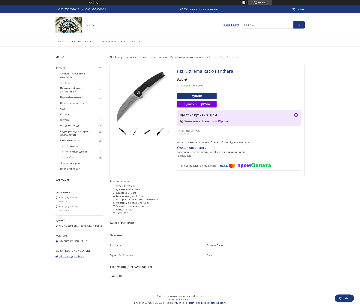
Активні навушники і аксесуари (72, 75)
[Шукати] (299, 25)
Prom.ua (198, 296)
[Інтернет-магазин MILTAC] (69, 31)
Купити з (190, 104)
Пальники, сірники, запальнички (71, 89)
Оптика (64, 114)
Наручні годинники (71, 97)
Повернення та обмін (113, 41)
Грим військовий (70, 168)
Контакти (137, 41)
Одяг (63, 108)
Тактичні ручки (69, 146)
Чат (347, 298)
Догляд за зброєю (70, 163)
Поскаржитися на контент (179, 302)
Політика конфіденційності (211, 302)
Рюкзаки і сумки (69, 140)
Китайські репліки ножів (185, 57)
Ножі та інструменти (154, 57)
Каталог (60, 68)
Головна (60, 41)
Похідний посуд (69, 125)
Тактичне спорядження (74, 151)
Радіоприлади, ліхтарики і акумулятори (75, 133)
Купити (196, 96)
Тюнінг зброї (67, 157)
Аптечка (65, 82)
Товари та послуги (127, 57)
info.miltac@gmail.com (71, 256)
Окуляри (65, 120)
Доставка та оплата (83, 41)
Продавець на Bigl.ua (180, 299)
